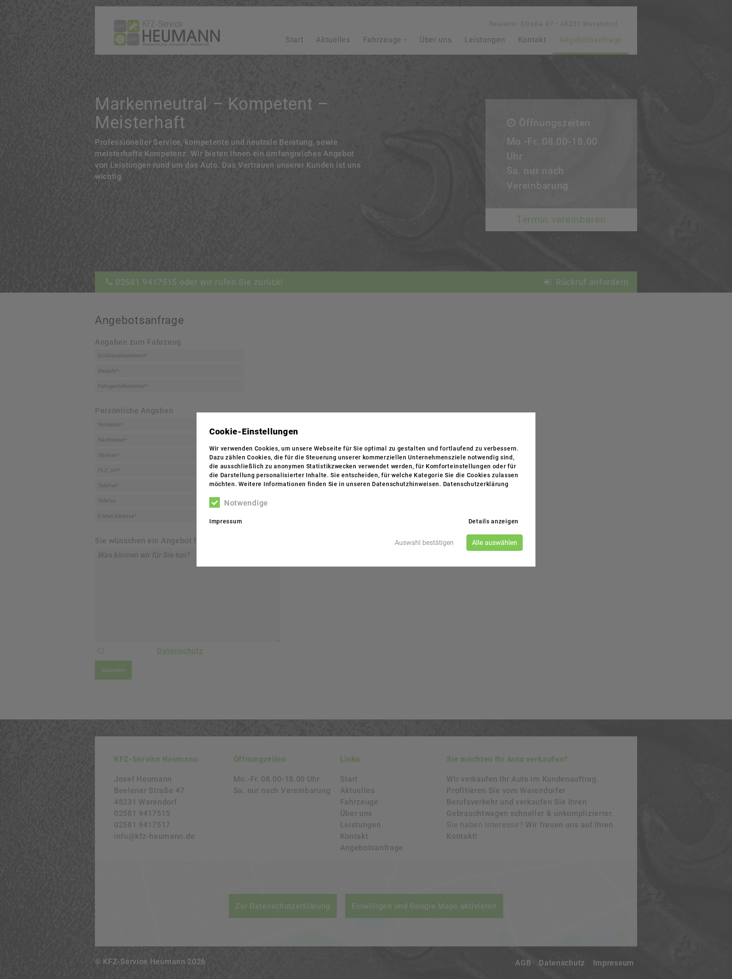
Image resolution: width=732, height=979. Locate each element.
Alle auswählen (494, 543)
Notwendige (246, 502)
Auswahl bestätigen (424, 543)
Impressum (225, 521)
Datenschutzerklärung (476, 484)
